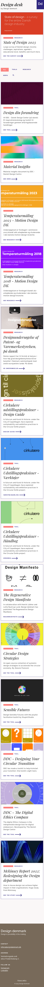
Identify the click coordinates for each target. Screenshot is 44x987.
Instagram (5, 968)
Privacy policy (21, 980)
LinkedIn (4, 971)
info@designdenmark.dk (11, 947)
